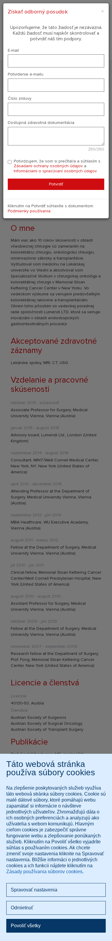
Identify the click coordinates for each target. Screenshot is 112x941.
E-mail (13, 50)
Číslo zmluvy (19, 98)
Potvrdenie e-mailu (25, 74)
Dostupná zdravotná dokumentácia (41, 122)
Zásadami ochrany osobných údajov (48, 165)
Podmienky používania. (29, 211)
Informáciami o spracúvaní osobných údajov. (55, 171)
